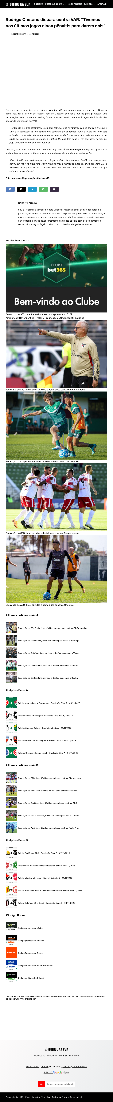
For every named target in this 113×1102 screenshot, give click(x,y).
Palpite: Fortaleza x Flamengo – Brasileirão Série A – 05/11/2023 (47, 740)
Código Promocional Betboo (30, 953)
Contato (45, 1066)
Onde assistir (75, 4)
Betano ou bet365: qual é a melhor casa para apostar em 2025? (39, 314)
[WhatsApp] (43, 189)
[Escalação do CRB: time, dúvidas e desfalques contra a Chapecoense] (56, 497)
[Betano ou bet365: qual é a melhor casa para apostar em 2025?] (56, 278)
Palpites (88, 4)
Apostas (101, 4)
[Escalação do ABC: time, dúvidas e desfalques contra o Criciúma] (56, 569)
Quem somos (32, 1066)
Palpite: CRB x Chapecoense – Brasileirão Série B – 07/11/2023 (46, 865)
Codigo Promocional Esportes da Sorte (35, 965)
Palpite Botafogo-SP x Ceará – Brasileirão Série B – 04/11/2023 (46, 903)
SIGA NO (48, 1072)
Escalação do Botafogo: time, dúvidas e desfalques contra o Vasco (48, 653)
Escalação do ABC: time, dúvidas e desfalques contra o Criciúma (40, 605)
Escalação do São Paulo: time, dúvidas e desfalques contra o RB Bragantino (45, 389)
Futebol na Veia (13, 996)
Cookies (67, 1066)
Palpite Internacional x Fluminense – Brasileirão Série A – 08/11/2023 (49, 703)
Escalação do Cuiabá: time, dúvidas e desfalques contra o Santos (48, 665)
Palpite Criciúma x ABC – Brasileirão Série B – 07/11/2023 (44, 853)
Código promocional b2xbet (30, 928)
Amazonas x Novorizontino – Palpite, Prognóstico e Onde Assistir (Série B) (45, 317)
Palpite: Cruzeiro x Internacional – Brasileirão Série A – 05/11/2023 (48, 753)
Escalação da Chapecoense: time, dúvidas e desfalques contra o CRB (42, 461)
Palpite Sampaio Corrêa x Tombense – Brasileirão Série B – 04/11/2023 (50, 890)
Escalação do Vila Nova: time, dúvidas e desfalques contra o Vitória (48, 815)
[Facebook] (10, 189)
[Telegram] (32, 189)
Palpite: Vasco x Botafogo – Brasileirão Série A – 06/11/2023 (45, 715)
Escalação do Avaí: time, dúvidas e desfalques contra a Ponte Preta (49, 828)
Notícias (38, 4)
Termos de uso (79, 1066)
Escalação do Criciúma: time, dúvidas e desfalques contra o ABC (47, 803)
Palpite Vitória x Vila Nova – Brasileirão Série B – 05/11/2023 (45, 878)
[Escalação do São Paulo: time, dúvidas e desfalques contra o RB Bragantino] (56, 354)
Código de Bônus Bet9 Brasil (31, 978)
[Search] (106, 4)
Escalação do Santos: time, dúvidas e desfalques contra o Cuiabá (48, 678)
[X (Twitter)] (21, 189)
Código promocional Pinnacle (31, 940)
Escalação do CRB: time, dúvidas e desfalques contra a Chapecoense (42, 533)
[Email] (54, 189)
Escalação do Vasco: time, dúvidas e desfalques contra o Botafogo (48, 640)
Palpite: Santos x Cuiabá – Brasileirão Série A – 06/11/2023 (45, 728)
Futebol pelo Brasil (31, 996)
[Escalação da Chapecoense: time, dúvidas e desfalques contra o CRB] (56, 426)
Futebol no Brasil (54, 4)
